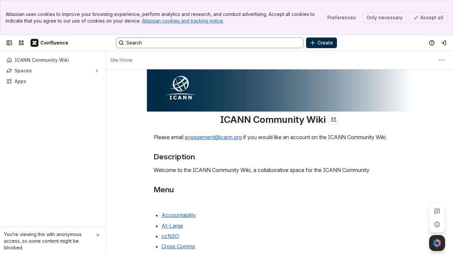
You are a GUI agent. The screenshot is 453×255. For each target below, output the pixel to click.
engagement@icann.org (213, 137)
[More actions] (441, 60)
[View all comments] (437, 211)
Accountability (179, 215)
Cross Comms (178, 246)
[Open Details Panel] (437, 224)
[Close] (98, 235)
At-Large (172, 225)
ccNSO (170, 236)
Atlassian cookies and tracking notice (182, 21)
